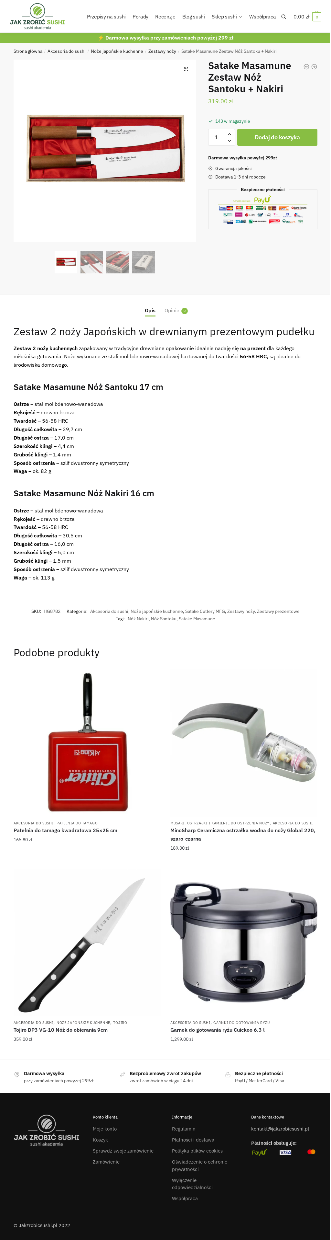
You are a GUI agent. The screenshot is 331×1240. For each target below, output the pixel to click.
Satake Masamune (197, 619)
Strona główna (28, 51)
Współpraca (185, 1198)
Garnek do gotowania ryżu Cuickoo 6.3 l (217, 1030)
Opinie (172, 310)
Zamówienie (106, 1162)
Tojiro (120, 1022)
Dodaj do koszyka (277, 137)
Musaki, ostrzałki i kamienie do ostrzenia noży (220, 823)
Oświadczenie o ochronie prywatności (199, 1165)
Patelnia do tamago (77, 823)
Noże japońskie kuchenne (117, 51)
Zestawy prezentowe (278, 611)
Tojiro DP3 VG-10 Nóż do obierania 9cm (61, 1030)
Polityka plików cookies (197, 1151)
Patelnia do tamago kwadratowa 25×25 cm (65, 830)
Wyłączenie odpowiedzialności (192, 1184)
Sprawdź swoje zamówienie (123, 1151)
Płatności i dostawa (193, 1140)
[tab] (150, 305)
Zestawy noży (162, 51)
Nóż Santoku (163, 619)
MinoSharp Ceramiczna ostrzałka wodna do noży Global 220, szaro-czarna (242, 834)
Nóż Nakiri (138, 619)
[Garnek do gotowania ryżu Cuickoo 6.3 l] (243, 942)
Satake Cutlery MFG (205, 611)
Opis (150, 310)
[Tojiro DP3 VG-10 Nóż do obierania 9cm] (87, 942)
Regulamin (184, 1129)
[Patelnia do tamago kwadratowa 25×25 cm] (87, 743)
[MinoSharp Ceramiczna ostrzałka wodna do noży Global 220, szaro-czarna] (243, 743)
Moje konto (105, 1129)
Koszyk (100, 1140)
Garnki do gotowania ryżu (241, 1022)
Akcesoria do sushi (67, 51)
